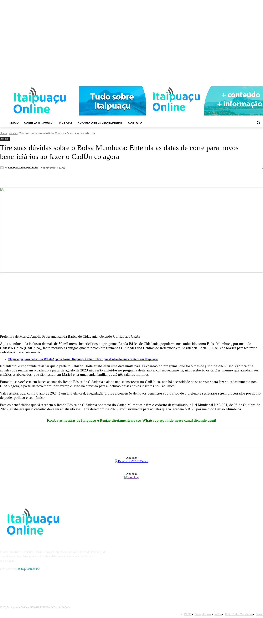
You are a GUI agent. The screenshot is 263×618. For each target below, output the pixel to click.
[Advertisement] (115, 304)
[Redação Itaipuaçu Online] (2, 167)
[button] (258, 122)
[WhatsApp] (48, 178)
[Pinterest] (34, 178)
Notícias (13, 133)
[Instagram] (261, 78)
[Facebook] (255, 78)
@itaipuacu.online (29, 569)
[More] (62, 178)
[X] (20, 178)
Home (3, 133)
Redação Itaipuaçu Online (23, 167)
